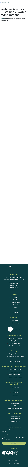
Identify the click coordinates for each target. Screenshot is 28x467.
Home (2, 18)
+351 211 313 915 (14, 283)
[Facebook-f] (8, 453)
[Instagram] (12, 453)
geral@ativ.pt (14, 285)
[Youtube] (16, 453)
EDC (17, 464)
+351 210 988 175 (14, 282)
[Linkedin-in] (4, 453)
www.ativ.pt (15, 287)
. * (14, 438)
